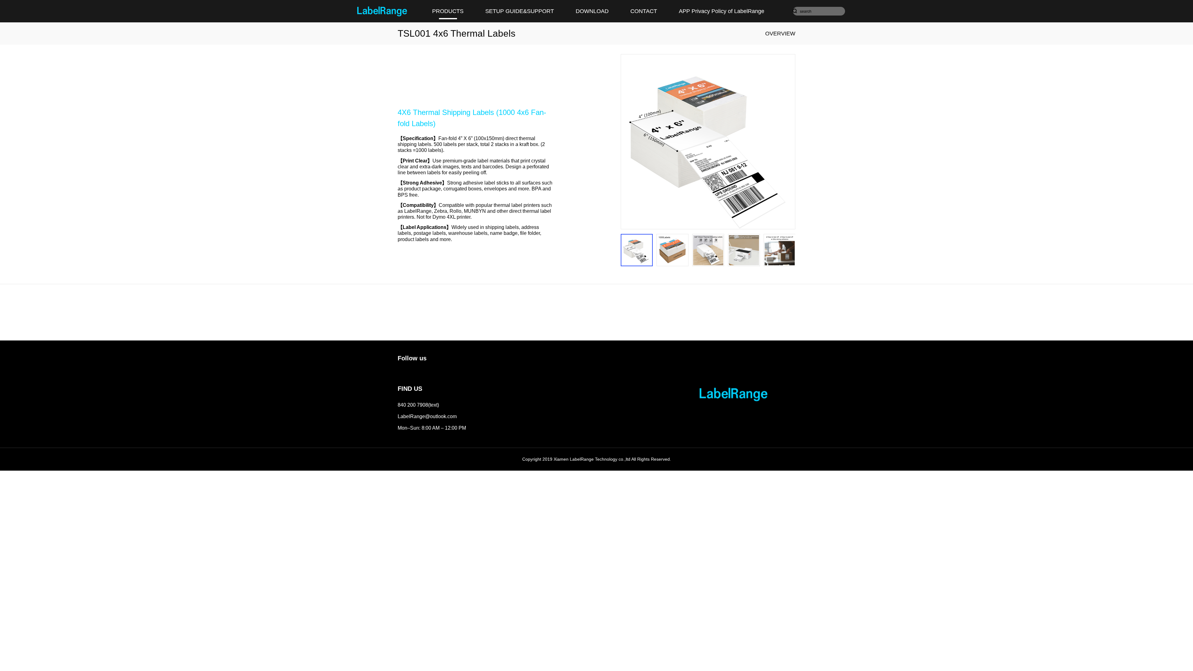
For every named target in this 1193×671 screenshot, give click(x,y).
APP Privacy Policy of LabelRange (721, 11)
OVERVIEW (780, 33)
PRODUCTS (448, 11)
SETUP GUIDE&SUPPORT (519, 11)
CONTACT (643, 11)
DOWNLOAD (592, 11)
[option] (708, 141)
